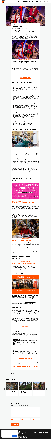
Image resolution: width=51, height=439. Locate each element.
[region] (9, 434)
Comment (13, 408)
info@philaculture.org (23, 436)
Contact (35, 432)
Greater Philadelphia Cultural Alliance (18, 28)
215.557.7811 (20, 437)
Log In (45, 2)
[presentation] (12, 386)
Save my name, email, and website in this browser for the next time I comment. (23, 421)
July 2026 (13, 373)
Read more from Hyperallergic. (28, 119)
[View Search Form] (48, 2)
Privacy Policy (45, 432)
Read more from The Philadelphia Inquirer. (27, 95)
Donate (40, 1)
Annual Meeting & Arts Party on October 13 (24, 37)
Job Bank (37, 2)
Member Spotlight (11, 391)
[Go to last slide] (4, 389)
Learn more (18, 363)
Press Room (40, 432)
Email (22, 419)
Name (12, 419)
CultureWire (14, 24)
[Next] (46, 389)
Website (33, 419)
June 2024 (36, 391)
